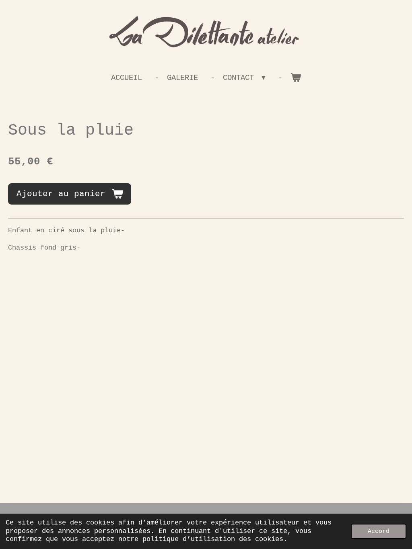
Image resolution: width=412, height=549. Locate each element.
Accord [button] (378, 531)
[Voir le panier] (295, 78)
